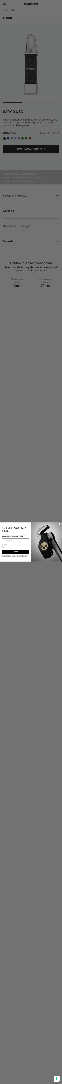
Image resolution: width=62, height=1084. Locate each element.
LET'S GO (15, 551)
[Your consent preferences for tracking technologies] (57, 1079)
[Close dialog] (60, 524)
